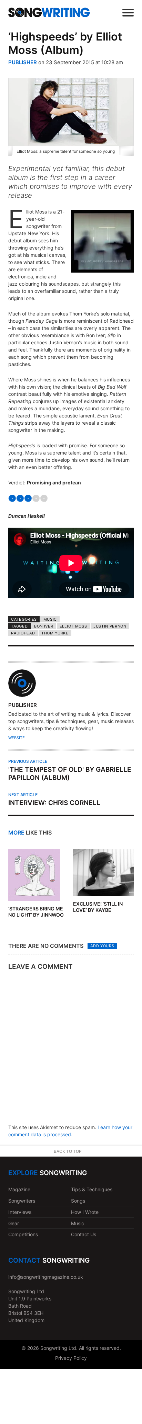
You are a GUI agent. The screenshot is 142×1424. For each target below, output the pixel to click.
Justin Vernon (109, 626)
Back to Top (68, 1151)
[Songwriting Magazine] (49, 12)
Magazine (19, 1189)
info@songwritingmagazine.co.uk (45, 1277)
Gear (13, 1223)
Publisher (22, 62)
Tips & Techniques (91, 1189)
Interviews (19, 1212)
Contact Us (83, 1234)
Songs (78, 1201)
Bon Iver (43, 626)
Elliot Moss (73, 626)
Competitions (23, 1234)
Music (50, 619)
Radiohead (23, 633)
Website (16, 738)
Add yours (102, 945)
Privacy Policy (71, 1358)
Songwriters (21, 1201)
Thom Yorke (55, 633)
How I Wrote (85, 1212)
